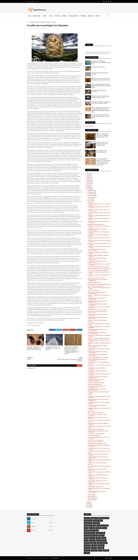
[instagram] (110, 1)
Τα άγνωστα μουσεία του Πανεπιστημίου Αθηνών (98, 454)
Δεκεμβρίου (91, 190)
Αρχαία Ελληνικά (89, 126)
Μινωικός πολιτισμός (101, 540)
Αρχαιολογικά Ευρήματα (90, 525)
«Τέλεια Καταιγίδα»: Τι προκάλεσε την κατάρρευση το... (97, 298)
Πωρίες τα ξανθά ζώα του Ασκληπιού (97, 278)
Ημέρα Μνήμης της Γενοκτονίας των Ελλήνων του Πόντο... (99, 307)
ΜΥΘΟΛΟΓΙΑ (58, 15)
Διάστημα (92, 528)
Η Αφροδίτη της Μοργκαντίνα (98, 67)
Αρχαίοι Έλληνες (88, 520)
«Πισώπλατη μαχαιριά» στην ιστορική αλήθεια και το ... (99, 489)
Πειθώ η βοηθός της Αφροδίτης (95, 441)
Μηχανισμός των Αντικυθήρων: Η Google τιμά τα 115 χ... (99, 336)
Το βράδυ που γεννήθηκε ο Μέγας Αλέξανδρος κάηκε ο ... (99, 484)
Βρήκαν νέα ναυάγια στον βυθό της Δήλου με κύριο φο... (99, 219)
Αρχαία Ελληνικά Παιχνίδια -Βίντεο (96, 224)
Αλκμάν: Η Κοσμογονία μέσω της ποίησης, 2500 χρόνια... (98, 400)
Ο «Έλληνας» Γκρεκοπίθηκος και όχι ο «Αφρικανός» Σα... (97, 261)
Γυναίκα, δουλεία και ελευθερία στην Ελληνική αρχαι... (99, 421)
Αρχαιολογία (96, 523)
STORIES (87, 552)
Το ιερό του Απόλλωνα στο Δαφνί (96, 382)
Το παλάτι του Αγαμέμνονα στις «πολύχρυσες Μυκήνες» (99, 204)
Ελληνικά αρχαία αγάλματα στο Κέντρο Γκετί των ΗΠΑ (98, 207)
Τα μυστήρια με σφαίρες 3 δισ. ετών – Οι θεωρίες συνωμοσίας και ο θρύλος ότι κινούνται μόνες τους (35, 348)
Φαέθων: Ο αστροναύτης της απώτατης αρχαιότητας (97, 469)
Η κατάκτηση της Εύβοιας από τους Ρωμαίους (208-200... (99, 327)
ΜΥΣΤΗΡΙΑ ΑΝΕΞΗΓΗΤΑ (73, 15)
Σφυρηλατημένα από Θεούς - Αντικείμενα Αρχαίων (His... (98, 280)
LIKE (51, 518)
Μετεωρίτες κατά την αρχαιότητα (96, 440)
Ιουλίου (90, 199)
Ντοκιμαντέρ (87, 545)
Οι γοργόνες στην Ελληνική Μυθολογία (97, 320)
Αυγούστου (91, 197)
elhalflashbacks (35, 325)
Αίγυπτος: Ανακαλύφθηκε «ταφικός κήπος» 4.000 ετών (98, 478)
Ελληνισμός (101, 535)
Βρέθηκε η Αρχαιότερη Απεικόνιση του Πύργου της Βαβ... (99, 241)
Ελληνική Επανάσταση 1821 (90, 535)
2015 (88, 503)
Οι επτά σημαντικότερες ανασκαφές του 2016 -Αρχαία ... (99, 397)
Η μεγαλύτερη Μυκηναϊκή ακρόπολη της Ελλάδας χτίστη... (97, 301)
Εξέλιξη (86, 537)
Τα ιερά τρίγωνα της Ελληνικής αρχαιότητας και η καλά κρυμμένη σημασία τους (101, 62)
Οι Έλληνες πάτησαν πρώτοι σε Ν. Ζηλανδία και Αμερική (99, 264)
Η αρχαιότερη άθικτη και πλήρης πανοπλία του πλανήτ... (99, 409)
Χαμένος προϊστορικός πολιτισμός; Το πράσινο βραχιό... (97, 293)
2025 (88, 175)
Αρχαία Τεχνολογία (104, 518)
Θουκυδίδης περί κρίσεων (94, 435)
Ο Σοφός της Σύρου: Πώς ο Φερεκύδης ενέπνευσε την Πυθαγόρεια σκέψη (102, 144)
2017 (88, 189)
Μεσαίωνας (92, 540)
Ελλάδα (86, 530)
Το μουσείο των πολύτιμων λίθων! (96, 433)
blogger (79, 365)
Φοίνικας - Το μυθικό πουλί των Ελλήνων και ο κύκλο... (99, 295)
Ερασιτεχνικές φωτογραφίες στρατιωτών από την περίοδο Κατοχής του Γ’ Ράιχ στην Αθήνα (101, 86)
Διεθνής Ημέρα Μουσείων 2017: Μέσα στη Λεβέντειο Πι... (98, 457)
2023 (88, 178)
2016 (88, 502)
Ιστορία (98, 537)
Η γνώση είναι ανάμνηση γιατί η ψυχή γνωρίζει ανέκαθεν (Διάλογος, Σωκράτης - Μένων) (101, 116)
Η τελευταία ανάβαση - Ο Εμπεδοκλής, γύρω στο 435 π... (99, 340)
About (37, 1)
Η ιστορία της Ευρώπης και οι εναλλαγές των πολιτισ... (99, 272)
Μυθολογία (93, 543)
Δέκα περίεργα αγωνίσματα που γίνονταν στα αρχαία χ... (99, 244)
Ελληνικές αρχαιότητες (89, 533)
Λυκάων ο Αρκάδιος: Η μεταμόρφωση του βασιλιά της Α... (98, 318)
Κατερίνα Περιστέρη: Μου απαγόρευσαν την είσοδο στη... (98, 222)
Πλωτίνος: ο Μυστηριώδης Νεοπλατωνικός (98, 267)
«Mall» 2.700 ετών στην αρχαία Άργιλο (97, 309)
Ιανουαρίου (91, 499)
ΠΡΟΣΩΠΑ (97, 15)
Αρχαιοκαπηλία (88, 523)
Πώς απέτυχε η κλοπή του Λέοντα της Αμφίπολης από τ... (97, 250)
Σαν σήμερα (100, 547)
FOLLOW (50, 522)
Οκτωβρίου (91, 193)
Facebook (104, 52)
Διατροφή (98, 528)
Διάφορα (104, 528)
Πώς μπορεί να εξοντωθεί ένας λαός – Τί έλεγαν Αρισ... (99, 427)
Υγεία (100, 550)
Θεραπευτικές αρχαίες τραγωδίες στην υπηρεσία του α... (97, 330)
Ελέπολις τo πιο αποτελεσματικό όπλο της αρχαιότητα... (98, 475)
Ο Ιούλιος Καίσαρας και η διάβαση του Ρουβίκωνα (97, 368)
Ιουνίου (90, 200)
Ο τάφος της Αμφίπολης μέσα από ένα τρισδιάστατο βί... (97, 492)
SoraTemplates (35, 558)
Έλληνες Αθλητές (94, 530)
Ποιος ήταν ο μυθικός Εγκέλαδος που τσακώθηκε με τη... (97, 386)
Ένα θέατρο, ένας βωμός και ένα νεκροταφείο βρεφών (99, 403)
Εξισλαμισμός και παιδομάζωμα (95, 429)
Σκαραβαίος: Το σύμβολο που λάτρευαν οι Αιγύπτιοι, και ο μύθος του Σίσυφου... (101, 102)
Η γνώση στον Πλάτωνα (93, 290)
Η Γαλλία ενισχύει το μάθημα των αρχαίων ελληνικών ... (98, 256)
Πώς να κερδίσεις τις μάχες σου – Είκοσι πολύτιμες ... (97, 415)
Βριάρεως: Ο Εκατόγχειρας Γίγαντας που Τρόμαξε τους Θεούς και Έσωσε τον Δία (101, 79)
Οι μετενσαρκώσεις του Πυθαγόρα (96, 286)
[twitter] (106, 1)
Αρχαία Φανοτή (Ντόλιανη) (94, 384)
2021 (88, 182)
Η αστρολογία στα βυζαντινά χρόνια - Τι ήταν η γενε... (99, 451)
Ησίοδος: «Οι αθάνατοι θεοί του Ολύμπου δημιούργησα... (98, 352)
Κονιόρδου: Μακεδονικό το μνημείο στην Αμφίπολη (98, 371)
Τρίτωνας (90, 464)
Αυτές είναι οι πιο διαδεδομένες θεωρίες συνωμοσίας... (97, 258)
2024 (88, 177)
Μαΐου (89, 202)
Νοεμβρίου (91, 192)
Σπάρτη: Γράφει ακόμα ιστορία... (96, 486)
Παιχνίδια (94, 545)
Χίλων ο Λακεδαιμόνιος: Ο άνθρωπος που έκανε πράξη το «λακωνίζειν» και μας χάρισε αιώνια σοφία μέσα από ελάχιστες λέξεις (101, 110)
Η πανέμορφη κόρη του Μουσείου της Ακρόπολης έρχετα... (97, 333)
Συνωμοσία (87, 550)
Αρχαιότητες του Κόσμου (102, 525)
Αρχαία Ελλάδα (94, 518)
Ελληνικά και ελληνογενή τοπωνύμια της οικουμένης (98, 315)
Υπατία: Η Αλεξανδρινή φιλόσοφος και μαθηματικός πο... (97, 360)
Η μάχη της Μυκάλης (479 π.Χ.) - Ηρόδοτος (98, 357)
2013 (88, 507)
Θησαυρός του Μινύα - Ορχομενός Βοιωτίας (98, 338)
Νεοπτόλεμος (91, 322)
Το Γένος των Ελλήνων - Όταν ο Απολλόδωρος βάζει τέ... (99, 213)
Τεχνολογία (94, 550)
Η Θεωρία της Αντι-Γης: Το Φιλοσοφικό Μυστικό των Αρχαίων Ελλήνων (100, 96)
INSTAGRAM (34, 526)
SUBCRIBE (50, 530)
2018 (88, 187)
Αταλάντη (90, 394)
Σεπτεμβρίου (91, 195)
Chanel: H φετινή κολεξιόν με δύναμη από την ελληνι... (99, 460)
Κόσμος (103, 537)
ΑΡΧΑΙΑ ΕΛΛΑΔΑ (36, 15)
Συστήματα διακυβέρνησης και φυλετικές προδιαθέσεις (97, 377)
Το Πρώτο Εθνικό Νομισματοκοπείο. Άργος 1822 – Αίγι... (98, 431)
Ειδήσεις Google (89, 53)
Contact (32, 1)
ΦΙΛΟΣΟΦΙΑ (91, 15)
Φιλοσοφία (106, 550)
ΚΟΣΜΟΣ (64, 15)
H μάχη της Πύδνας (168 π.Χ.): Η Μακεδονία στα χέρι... (98, 253)
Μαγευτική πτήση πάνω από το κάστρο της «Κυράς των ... (98, 210)
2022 (88, 180)
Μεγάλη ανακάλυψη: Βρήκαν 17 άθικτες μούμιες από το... (97, 346)
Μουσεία (86, 543)
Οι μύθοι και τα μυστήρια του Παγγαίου (97, 462)
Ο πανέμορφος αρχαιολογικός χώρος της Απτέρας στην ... (98, 304)
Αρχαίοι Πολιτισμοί (98, 520)
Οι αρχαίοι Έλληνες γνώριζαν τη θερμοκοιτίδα (99, 268)
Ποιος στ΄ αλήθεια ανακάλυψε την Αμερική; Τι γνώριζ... (99, 288)
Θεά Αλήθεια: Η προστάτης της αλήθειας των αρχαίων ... (99, 235)
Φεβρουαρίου (91, 498)
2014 (88, 505)
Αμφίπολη (87, 518)
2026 (88, 173)
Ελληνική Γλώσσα (100, 533)
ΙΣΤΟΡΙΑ (45, 15)
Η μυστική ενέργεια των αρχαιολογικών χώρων (99, 284)
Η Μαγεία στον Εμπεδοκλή (94, 282)
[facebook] (103, 1)
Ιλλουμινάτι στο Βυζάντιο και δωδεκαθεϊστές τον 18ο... (99, 343)
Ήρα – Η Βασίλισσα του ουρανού (96, 412)
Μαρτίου (90, 496)
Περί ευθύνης (91, 411)
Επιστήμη (92, 537)
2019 (88, 185)
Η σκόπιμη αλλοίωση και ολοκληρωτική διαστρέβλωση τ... (97, 355)
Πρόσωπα (94, 547)
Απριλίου (90, 494)
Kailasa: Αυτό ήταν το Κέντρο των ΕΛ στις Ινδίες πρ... (98, 418)
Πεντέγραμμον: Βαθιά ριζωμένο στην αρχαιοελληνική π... (97, 389)
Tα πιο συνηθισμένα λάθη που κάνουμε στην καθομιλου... (99, 437)
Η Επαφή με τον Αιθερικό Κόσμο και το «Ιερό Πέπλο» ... (99, 216)
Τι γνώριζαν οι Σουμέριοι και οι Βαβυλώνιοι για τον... (99, 275)
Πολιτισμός (87, 547)
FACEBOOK (33, 518)
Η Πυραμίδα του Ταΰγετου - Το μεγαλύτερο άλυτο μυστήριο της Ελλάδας (53, 348)
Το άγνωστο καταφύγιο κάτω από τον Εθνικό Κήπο (99, 324)
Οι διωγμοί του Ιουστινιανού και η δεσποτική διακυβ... (99, 392)
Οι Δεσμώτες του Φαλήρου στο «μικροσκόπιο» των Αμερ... (99, 374)
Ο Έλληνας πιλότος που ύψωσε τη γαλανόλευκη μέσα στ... (96, 380)
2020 (88, 183)
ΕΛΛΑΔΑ (51, 15)
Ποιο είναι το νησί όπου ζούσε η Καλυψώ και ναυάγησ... (99, 448)
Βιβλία (86, 528)
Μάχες (86, 540)
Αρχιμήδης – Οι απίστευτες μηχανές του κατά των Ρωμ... (99, 247)
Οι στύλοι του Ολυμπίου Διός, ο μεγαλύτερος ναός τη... (99, 226)
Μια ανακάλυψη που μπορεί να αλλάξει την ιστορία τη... (98, 424)
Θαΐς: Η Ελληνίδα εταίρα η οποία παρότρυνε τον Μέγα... (98, 232)
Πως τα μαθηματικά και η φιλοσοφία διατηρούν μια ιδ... (99, 466)
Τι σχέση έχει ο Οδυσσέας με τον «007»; (98, 270)
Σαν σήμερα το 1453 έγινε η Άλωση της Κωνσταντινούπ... (97, 229)
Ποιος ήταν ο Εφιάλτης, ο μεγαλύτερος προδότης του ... (97, 406)
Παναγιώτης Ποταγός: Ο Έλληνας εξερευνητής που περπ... (99, 349)
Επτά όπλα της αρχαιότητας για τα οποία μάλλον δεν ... (98, 481)
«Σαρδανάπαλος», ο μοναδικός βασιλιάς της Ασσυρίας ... (98, 362)
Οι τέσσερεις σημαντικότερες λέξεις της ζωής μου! (98, 238)
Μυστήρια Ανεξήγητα (35, 22)
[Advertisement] (98, 31)
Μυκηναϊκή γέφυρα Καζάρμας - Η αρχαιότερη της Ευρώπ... (99, 446)
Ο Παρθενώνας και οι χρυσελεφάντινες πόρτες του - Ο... (99, 365)
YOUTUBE (33, 530)
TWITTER (33, 522)
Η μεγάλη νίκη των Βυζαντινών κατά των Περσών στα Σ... (97, 312)
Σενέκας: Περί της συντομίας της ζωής (97, 443)
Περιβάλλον (101, 545)
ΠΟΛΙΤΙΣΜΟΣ (83, 15)
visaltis (28, 325)
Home (28, 1)
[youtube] (108, 1)
